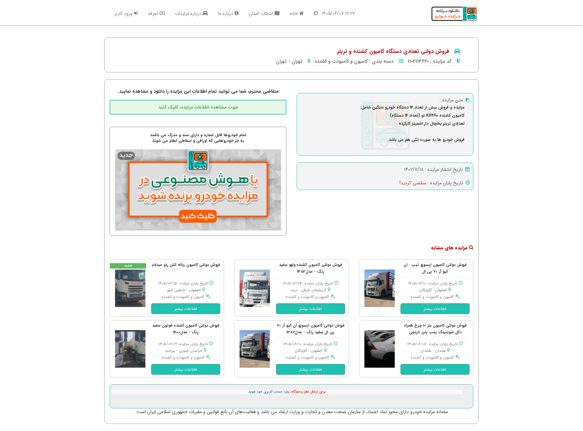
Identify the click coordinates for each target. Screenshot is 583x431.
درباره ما (226, 13)
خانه (294, 13)
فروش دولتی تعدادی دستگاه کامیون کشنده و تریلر (393, 51)
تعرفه (154, 13)
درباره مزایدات (188, 13)
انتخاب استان (262, 13)
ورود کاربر (124, 13)
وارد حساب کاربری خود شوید (268, 391)
